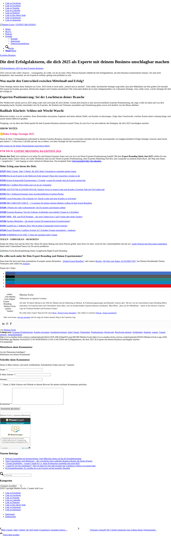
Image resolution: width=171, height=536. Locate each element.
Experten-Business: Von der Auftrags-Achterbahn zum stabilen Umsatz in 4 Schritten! (39, 212)
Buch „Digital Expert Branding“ (65, 313)
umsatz (155, 332)
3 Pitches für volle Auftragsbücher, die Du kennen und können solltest (32, 207)
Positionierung (97, 332)
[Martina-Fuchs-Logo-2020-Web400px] (18, 24)
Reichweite (109, 332)
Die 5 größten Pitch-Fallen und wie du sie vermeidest (25, 185)
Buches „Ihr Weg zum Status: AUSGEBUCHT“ (116, 261)
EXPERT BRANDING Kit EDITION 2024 (37, 151)
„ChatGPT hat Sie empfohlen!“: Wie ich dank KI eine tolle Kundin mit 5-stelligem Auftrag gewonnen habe (50, 466)
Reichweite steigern (123, 332)
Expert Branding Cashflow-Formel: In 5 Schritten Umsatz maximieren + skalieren (37, 230)
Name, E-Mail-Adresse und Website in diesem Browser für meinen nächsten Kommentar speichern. (45, 384)
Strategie (147, 332)
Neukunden (85, 332)
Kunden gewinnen (41, 332)
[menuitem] (88, 29)
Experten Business (8, 55)
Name (3, 369)
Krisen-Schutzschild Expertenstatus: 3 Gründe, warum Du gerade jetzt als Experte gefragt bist (43, 180)
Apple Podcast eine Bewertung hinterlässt (149, 244)
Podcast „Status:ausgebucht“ (106, 313)
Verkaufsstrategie (15, 335)
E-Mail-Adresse (7, 374)
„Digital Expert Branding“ (73, 261)
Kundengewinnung (58, 332)
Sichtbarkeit (138, 332)
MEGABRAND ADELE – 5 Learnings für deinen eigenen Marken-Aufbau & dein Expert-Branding (46, 203)
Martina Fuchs (10, 330)
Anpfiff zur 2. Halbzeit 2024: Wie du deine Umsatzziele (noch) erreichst (33, 226)
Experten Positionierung (22, 332)
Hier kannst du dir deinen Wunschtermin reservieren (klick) (25, 146)
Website (3, 379)
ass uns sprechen (24, 317)
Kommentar (6, 404)
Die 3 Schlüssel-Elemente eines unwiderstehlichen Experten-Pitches (32, 194)
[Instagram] (7, 323)
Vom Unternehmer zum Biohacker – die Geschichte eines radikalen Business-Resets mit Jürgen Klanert (48, 461)
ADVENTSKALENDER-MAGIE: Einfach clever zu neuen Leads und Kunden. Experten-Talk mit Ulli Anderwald (52, 189)
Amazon (26, 263)
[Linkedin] (3, 323)
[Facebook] (11, 323)
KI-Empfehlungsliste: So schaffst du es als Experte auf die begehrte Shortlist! (37, 468)
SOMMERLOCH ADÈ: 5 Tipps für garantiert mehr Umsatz (28, 235)
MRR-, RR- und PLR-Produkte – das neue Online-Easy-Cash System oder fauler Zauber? (41, 217)
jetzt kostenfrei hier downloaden (86, 161)
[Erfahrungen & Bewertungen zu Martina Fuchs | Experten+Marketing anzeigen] (15, 448)
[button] (10, 273)
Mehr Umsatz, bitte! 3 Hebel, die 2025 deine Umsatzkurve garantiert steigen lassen (38, 171)
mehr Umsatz (73, 332)
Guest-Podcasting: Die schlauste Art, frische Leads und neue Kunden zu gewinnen (38, 198)
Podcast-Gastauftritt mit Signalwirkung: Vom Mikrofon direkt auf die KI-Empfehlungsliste (43, 458)
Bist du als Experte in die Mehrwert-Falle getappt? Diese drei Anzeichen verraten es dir (40, 176)
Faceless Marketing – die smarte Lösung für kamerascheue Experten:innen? (35, 221)
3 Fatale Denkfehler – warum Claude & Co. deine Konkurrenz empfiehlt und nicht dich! (42, 463)
